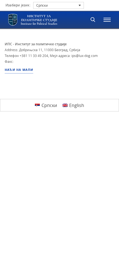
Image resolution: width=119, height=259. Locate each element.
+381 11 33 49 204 (34, 55)
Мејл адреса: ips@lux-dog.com (74, 55)
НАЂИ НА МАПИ (19, 70)
